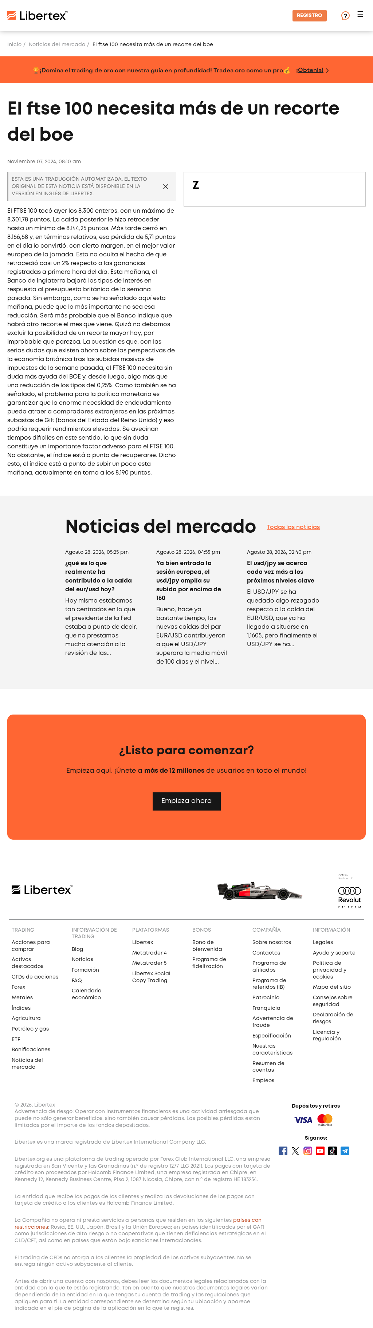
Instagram (307, 1151)
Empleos (263, 1081)
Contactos (266, 953)
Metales (22, 998)
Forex (18, 987)
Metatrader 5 (149, 963)
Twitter (295, 1151)
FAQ (77, 981)
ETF (16, 1039)
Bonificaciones (31, 1050)
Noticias (82, 959)
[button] (361, 15)
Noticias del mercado (57, 45)
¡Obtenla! (309, 69)
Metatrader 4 (149, 953)
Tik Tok (332, 1151)
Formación (85, 970)
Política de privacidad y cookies (329, 970)
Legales (323, 942)
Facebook (283, 1151)
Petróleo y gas (30, 1029)
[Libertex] (37, 15)
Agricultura (26, 1018)
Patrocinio (265, 998)
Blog (77, 949)
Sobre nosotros (271, 942)
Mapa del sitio (332, 987)
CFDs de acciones (35, 977)
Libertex (142, 942)
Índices (21, 1008)
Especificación (271, 1036)
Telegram (345, 1151)
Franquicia (266, 1008)
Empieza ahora (186, 801)
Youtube (320, 1151)
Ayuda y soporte (334, 953)
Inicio (14, 45)
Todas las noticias (293, 527)
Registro (309, 15)
